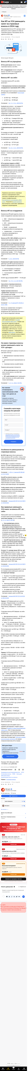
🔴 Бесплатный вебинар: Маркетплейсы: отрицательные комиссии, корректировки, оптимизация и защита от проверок (13, 7)
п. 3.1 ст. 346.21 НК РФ (15, 383)
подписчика (5, 793)
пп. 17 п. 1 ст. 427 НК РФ (15, 281)
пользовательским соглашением (12, 434)
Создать (13, 1069)
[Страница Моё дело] (2, 16)
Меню (19, 1069)
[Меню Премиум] (11, 2)
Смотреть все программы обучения (13, 878)
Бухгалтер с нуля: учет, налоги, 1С (10, 837)
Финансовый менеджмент (9, 865)
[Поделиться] (12, 39)
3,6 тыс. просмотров (5, 782)
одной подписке (17, 202)
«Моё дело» (12, 332)
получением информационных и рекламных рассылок (12, 437)
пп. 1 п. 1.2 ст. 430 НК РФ (16, 103)
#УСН (22, 772)
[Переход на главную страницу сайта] (5, 2)
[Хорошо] (15, 769)
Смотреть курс (13, 844)
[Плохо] (23, 769)
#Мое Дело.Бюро (5, 775)
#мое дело (19, 774)
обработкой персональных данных (12, 435)
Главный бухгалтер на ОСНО (9, 851)
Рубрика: (3, 779)
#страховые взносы (6, 774)
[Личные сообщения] (21, 2)
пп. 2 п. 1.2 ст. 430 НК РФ (16, 148)
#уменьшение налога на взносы (9, 777)
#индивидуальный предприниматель (10, 772)
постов (13, 793)
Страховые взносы (17, 16)
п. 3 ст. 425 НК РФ (14, 258)
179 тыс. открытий (15, 782)
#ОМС (13, 774)
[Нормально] (19, 769)
